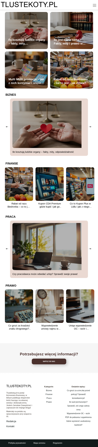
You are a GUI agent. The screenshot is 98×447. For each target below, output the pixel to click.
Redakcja (11, 421)
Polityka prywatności (17, 443)
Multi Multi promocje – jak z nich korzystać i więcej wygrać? (26, 81)
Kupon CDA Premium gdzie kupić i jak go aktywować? (49, 205)
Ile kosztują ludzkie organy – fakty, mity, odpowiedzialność (26, 41)
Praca (10, 216)
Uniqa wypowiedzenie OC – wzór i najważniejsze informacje (80, 327)
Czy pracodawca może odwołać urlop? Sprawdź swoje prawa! (45, 274)
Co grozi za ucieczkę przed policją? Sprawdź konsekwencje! (78, 394)
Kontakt (10, 426)
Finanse (11, 163)
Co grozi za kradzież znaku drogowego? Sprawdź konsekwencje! (19, 327)
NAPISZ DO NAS (49, 361)
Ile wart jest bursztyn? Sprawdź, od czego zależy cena (78, 406)
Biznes (10, 94)
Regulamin (57, 443)
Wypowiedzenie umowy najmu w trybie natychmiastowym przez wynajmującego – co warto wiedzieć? (49, 327)
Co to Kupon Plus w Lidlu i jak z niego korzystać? (80, 205)
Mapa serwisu (39, 443)
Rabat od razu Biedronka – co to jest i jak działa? (71, 81)
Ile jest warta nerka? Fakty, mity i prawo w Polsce (68, 41)
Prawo (10, 285)
